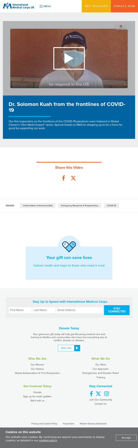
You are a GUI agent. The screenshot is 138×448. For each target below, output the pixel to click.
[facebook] (91, 394)
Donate (37, 392)
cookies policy (48, 440)
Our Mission (37, 364)
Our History (37, 368)
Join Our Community (100, 399)
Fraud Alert (68, 423)
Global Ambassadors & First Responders (37, 373)
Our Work (100, 364)
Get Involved (96, 6)
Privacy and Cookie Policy (44, 423)
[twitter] (98, 394)
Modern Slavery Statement (93, 423)
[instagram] (106, 394)
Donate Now (124, 6)
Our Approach (101, 368)
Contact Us (101, 403)
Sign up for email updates (37, 396)
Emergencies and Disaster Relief (100, 373)
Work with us (37, 400)
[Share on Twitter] (73, 178)
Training (100, 377)
